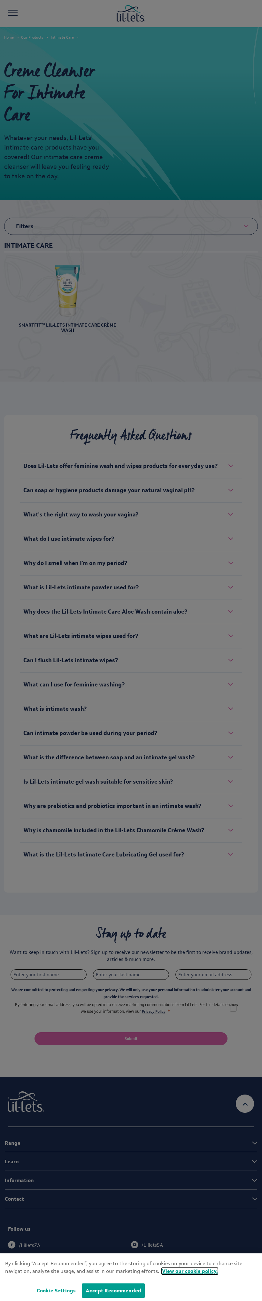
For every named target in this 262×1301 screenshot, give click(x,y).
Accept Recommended (113, 1291)
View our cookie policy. (190, 1271)
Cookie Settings (56, 1291)
